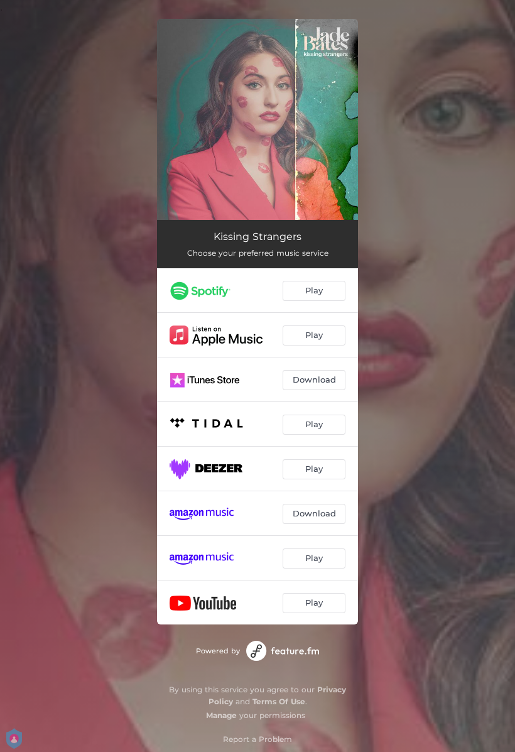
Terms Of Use (278, 701)
